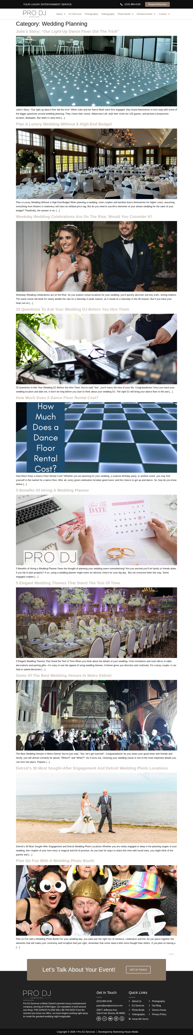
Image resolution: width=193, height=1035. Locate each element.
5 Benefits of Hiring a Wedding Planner (52, 490)
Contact (163, 14)
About (59, 14)
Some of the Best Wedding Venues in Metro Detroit (63, 675)
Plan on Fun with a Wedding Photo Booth (55, 861)
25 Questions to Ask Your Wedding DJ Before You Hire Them (72, 309)
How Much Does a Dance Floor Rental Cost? (57, 398)
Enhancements (144, 14)
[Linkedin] (116, 1018)
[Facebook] (98, 1018)
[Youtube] (110, 1018)
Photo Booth (124, 14)
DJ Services (75, 14)
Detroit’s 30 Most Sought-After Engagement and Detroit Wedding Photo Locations (92, 768)
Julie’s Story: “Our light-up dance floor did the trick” (67, 31)
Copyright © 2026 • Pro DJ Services (76, 1031)
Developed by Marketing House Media (118, 1031)
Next (173, 954)
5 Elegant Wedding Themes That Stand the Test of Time (68, 583)
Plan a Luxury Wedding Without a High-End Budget (64, 124)
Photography (91, 14)
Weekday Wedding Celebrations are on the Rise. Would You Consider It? (84, 217)
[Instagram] (104, 1018)
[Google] (122, 1018)
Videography (107, 14)
